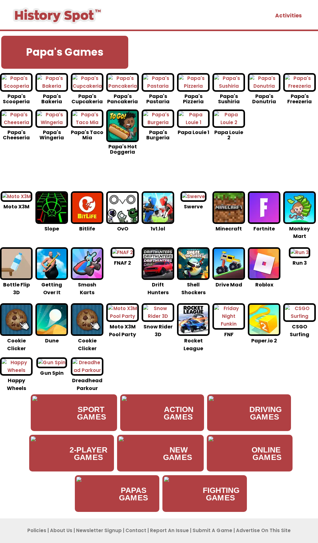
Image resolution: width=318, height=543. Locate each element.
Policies (36, 530)
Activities (288, 15)
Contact (135, 530)
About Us (61, 530)
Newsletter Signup (99, 530)
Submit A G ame (212, 530)
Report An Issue (169, 530)
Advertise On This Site (263, 530)
